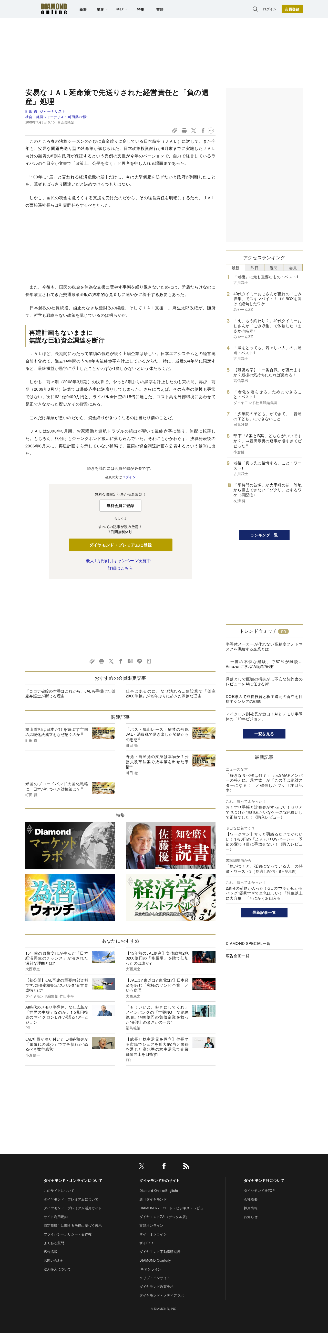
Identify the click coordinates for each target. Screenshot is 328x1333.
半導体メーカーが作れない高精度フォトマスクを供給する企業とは (264, 646)
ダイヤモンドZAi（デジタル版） (164, 1216)
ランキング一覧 (264, 535)
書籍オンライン (151, 1225)
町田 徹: (45, 111)
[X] (141, 1167)
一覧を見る (264, 733)
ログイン (269, 9)
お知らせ (251, 1216)
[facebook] (164, 1167)
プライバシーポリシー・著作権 (67, 1234)
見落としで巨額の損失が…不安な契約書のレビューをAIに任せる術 (264, 681)
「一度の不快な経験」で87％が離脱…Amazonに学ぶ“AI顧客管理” (264, 664)
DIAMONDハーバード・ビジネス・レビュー (173, 1207)
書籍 (160, 9)
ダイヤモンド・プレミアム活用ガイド (73, 1207)
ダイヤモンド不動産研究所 (159, 1251)
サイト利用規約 (56, 1216)
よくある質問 (54, 1242)
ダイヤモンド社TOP (259, 1190)
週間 (274, 267)
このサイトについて (59, 1190)
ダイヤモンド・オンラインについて (73, 1180)
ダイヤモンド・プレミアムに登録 (120, 545)
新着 (83, 9)
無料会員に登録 (120, 505)
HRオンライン (150, 1269)
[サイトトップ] (54, 8)
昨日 (255, 267)
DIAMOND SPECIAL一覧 (248, 943)
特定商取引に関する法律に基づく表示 (73, 1225)
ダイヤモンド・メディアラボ (161, 1295)
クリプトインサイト (154, 1277)
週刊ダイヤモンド (153, 1199)
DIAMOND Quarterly (155, 1260)
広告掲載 (50, 1251)
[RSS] (186, 1167)
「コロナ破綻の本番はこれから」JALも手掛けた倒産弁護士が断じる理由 (70, 693)
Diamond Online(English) (158, 1190)
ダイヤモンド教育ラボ (156, 1286)
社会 (28, 116)
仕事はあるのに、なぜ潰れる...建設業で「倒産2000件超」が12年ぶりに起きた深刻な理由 (171, 693)
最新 (236, 267)
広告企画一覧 (237, 955)
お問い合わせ (54, 1260)
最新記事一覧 (264, 912)
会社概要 (251, 1199)
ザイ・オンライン (153, 1234)
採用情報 (251, 1207)
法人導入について (57, 1269)
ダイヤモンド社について (264, 1180)
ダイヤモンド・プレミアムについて (71, 1199)
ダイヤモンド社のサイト (159, 1180)
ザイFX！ (146, 1242)
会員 (293, 267)
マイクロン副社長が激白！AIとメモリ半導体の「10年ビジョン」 (264, 716)
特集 (141, 9)
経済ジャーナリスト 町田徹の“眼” (61, 116)
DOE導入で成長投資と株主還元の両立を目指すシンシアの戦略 (264, 699)
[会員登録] (292, 9)
